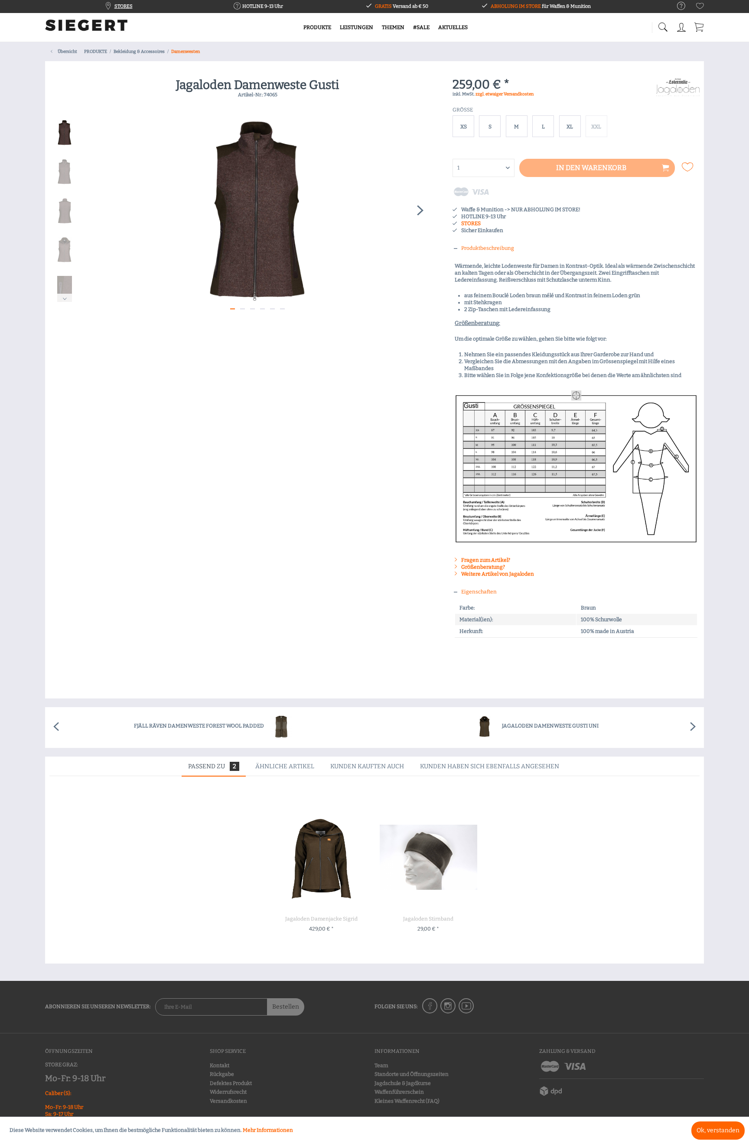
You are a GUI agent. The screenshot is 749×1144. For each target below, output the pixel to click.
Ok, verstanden (718, 1130)
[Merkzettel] (700, 7)
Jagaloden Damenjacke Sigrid (321, 919)
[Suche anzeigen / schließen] (662, 25)
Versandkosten (228, 1101)
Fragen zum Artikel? (485, 560)
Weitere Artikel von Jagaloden (497, 574)
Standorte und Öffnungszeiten (411, 1074)
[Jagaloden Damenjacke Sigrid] (321, 857)
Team (381, 1065)
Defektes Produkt (231, 1083)
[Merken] (688, 167)
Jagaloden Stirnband (428, 919)
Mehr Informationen (268, 1130)
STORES (123, 6)
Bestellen (285, 1006)
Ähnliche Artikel (284, 766)
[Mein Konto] (682, 25)
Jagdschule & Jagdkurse (402, 1083)
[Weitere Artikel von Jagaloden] (678, 94)
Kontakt (219, 1065)
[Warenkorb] (699, 25)
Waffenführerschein (399, 1092)
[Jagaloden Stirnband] (428, 857)
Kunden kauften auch (367, 766)
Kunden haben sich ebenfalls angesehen (489, 766)
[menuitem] (676, 6)
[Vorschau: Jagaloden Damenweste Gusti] (64, 133)
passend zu (212, 766)
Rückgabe (222, 1074)
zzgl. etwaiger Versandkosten (504, 94)
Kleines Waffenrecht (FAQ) (407, 1101)
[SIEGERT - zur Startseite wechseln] (86, 28)
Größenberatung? (482, 567)
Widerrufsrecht (228, 1092)
